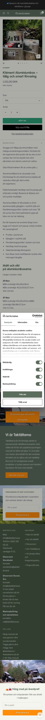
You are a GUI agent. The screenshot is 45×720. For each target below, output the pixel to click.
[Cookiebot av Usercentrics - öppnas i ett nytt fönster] (32, 316)
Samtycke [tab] (8, 322)
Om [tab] (36, 322)
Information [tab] (22, 322)
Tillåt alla (22, 394)
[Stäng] (41, 663)
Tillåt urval (22, 402)
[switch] (39, 369)
